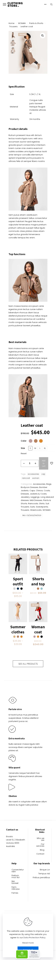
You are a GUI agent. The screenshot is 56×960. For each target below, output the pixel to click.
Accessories (39, 484)
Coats (47, 490)
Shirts (42, 503)
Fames (15, 893)
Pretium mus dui (15, 877)
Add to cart (43, 463)
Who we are (40, 839)
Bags (48, 484)
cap (43, 474)
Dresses (25, 493)
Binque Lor (45, 870)
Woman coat (38, 629)
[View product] (24, 556)
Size (23, 448)
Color (24, 440)
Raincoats (33, 503)
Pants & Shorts (36, 23)
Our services (40, 845)
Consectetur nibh (16, 871)
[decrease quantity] (23, 463)
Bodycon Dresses (29, 487)
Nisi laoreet (15, 882)
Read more (28, 942)
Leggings (35, 497)
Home (11, 23)
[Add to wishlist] (24, 560)
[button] (42, 35)
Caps (32, 490)
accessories (33, 474)
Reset (24, 453)
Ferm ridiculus (16, 888)
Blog (42, 850)
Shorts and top (38, 581)
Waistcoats (36, 510)
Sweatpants (42, 506)
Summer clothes (18, 629)
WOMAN (22, 23)
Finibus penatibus (41, 878)
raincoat (26, 478)
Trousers (13, 26)
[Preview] (24, 564)
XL (45, 448)
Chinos (39, 490)
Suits (32, 506)
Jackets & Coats (38, 493)
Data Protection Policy (34, 937)
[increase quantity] (35, 463)
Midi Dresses (36, 500)
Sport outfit (18, 581)
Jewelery (25, 497)
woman (35, 478)
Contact (40, 854)
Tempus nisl (44, 874)
